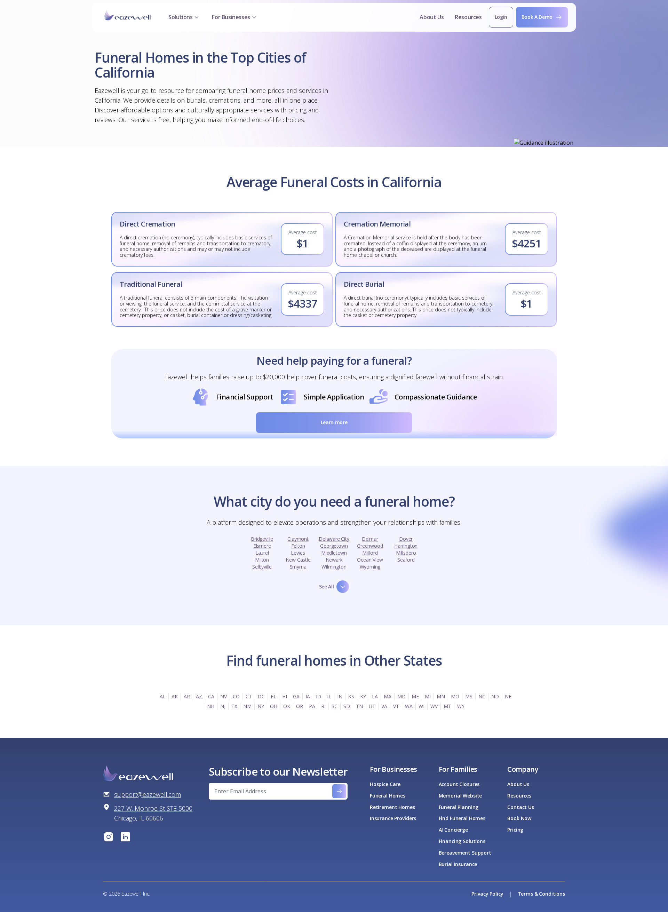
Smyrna (298, 566)
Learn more (334, 422)
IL (329, 696)
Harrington (406, 545)
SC (334, 706)
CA (211, 696)
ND (495, 696)
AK (175, 696)
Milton (262, 559)
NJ (222, 706)
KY (363, 696)
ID (318, 696)
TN (359, 706)
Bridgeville (262, 539)
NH (210, 706)
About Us (432, 17)
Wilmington (333, 566)
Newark (334, 559)
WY (460, 706)
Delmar (370, 539)
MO (455, 696)
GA (296, 696)
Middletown (334, 552)
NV (223, 696)
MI (428, 696)
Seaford (406, 559)
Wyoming (370, 566)
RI (323, 706)
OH (273, 706)
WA (409, 706)
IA (307, 696)
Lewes (298, 552)
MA (387, 696)
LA (375, 696)
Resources (468, 17)
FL (273, 696)
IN (339, 696)
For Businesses (231, 17)
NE (508, 696)
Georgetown (334, 545)
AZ (199, 696)
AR (187, 696)
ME (415, 696)
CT (249, 696)
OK (286, 706)
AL (163, 696)
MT (447, 706)
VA (384, 706)
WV (434, 706)
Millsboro (406, 552)
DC (261, 696)
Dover (406, 539)
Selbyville (262, 566)
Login (501, 17)
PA (312, 706)
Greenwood (370, 545)
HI (284, 696)
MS (468, 696)
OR (299, 706)
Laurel (262, 552)
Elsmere (262, 545)
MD (401, 696)
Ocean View (370, 559)
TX (234, 706)
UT (372, 706)
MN (441, 696)
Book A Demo (537, 17)
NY (260, 706)
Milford (370, 552)
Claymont (297, 539)
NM (247, 706)
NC (481, 696)
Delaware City (334, 539)
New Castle (298, 559)
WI (421, 706)
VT (396, 706)
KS (351, 696)
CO (236, 696)
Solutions (180, 17)
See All (326, 586)
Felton (298, 545)
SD (346, 706)
